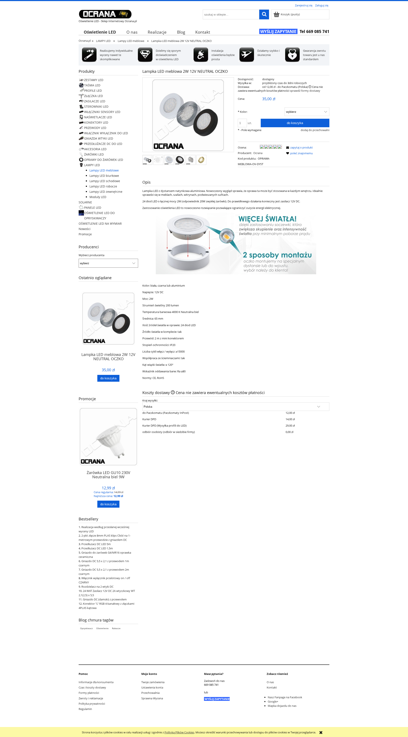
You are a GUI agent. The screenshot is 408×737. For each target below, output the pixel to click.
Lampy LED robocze (103, 186)
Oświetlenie (102, 628)
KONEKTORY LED (96, 122)
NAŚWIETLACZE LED (98, 117)
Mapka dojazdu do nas (282, 706)
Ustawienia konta (152, 687)
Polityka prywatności (92, 704)
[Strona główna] (105, 13)
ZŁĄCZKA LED (93, 96)
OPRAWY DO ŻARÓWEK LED (103, 160)
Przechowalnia (150, 693)
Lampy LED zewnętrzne (105, 192)
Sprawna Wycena (152, 698)
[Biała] (169, 160)
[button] (299, 147)
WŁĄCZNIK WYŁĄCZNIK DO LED (106, 133)
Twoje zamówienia (152, 682)
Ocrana (257, 153)
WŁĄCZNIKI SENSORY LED (102, 112)
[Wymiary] (158, 160)
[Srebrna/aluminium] (191, 160)
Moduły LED (97, 197)
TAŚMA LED (92, 85)
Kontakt (272, 687)
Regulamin (85, 709)
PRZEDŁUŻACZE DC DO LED (103, 144)
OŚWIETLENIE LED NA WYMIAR (100, 223)
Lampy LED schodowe (104, 181)
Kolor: (242, 112)
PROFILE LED (93, 91)
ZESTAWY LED (93, 80)
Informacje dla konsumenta (96, 682)
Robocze (116, 628)
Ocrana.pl (85, 41)
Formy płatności (89, 693)
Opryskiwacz (86, 628)
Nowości (85, 229)
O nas (270, 682)
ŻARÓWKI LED (94, 154)
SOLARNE (85, 202)
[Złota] (201, 160)
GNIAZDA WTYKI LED (98, 138)
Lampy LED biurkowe (104, 176)
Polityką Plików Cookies (179, 732)
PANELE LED (92, 208)
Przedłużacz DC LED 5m (96, 544)
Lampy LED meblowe (104, 170)
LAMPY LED (92, 165)
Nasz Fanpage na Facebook (285, 697)
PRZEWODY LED (95, 128)
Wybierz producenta (91, 255)
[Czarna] (180, 160)
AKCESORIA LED (95, 149)
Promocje (85, 234)
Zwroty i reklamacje (91, 698)
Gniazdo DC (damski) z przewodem (105, 599)
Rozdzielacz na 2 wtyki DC (97, 586)
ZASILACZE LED (94, 101)
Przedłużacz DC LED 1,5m (97, 548)
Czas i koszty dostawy (92, 687)
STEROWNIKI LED (96, 106)
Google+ (273, 701)
